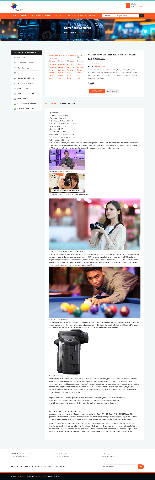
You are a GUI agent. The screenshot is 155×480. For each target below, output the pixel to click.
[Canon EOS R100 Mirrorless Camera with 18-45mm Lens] (53, 70)
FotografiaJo (21, 476)
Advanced (108, 16)
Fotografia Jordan (40, 476)
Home (15, 16)
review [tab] (62, 104)
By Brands (93, 16)
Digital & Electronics (63, 16)
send (141, 466)
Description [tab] (51, 104)
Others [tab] (71, 104)
